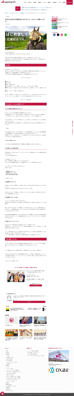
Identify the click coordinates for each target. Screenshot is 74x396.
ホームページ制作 (10, 368)
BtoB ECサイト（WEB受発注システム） (14, 371)
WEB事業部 (7, 16)
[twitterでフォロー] (13, 300)
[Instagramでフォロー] (16, 300)
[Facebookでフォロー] (54, 35)
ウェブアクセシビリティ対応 (12, 379)
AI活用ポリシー (9, 363)
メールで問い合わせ (35, 285)
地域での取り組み (10, 358)
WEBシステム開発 (10, 374)
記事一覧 (29, 301)
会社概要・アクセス (10, 357)
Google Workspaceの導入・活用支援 (14, 378)
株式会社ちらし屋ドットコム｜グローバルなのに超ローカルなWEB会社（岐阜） (38, 394)
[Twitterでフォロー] (58, 35)
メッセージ (9, 355)
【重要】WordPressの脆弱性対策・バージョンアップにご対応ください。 (37, 7)
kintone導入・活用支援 (11, 373)
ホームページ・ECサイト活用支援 (13, 370)
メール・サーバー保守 (11, 381)
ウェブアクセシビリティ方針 (12, 362)
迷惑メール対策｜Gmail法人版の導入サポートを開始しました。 (35, 9)
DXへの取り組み (9, 360)
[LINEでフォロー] (65, 35)
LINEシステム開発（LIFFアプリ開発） (14, 376)
